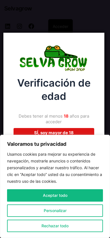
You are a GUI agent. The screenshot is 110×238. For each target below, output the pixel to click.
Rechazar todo (55, 225)
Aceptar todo (55, 195)
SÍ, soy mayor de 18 (54, 132)
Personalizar (55, 210)
